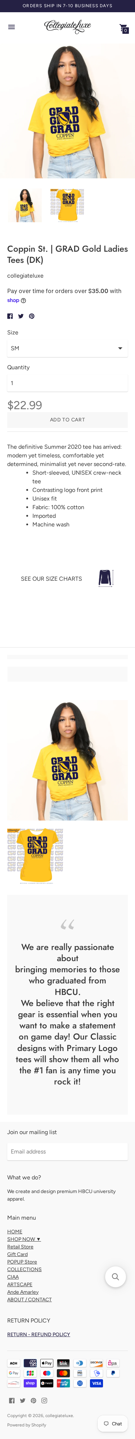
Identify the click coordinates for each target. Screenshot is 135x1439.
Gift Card (17, 1254)
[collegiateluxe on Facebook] (12, 1400)
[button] (115, 1276)
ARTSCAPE (19, 1285)
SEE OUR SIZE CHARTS (51, 578)
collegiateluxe (59, 1415)
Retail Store (20, 1247)
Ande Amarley (23, 1292)
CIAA (13, 1277)
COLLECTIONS (24, 1269)
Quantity (18, 367)
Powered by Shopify (26, 1424)
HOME (14, 1232)
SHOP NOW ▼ (24, 1239)
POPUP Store (22, 1262)
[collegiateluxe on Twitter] (23, 1400)
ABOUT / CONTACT (29, 1300)
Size (12, 332)
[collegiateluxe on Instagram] (44, 1400)
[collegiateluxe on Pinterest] (33, 1400)
